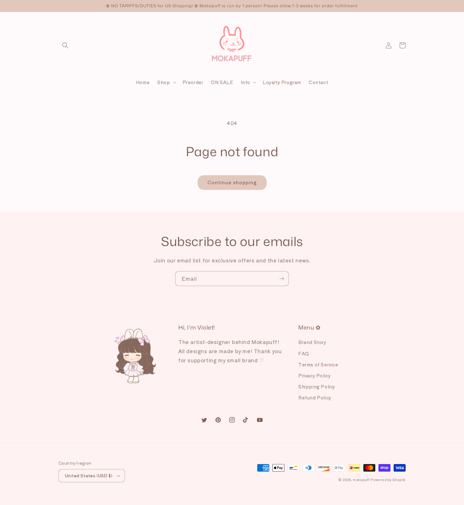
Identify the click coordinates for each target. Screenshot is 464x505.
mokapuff (361, 479)
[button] (65, 45)
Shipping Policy (316, 386)
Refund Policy (314, 397)
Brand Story (312, 342)
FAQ (303, 353)
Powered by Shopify (388, 479)
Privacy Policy (314, 375)
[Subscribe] (282, 278)
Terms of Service (318, 364)
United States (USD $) (88, 476)
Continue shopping (232, 182)
